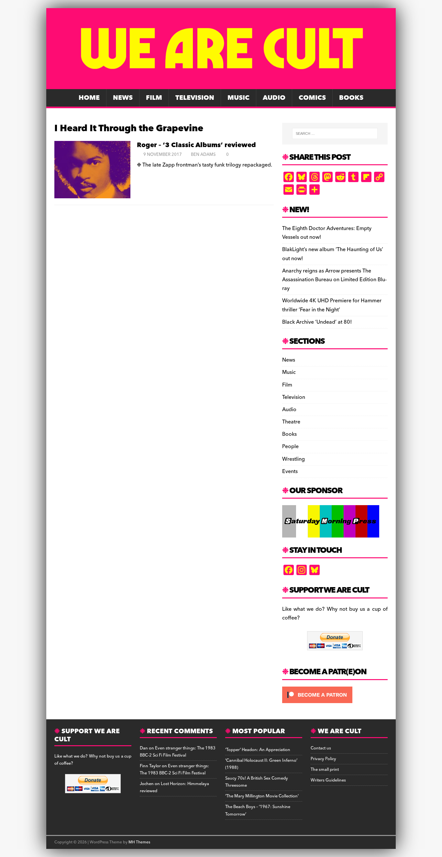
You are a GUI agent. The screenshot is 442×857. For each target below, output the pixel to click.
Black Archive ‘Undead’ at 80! (317, 322)
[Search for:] (334, 133)
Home (89, 97)
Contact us (321, 748)
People (290, 446)
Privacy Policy (323, 758)
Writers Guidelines (328, 780)
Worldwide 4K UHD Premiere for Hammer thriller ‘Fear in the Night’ (331, 305)
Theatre (291, 421)
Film (154, 97)
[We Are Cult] (221, 84)
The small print (325, 769)
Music (238, 97)
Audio (274, 97)
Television (194, 97)
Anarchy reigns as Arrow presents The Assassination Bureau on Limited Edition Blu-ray (334, 279)
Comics (312, 97)
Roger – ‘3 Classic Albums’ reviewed (196, 145)
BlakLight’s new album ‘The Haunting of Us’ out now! (332, 254)
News (123, 97)
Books (351, 97)
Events (290, 471)
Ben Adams (203, 154)
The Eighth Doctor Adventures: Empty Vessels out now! (326, 233)
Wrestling (293, 459)
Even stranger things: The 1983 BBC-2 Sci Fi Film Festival (177, 752)
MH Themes (139, 842)
